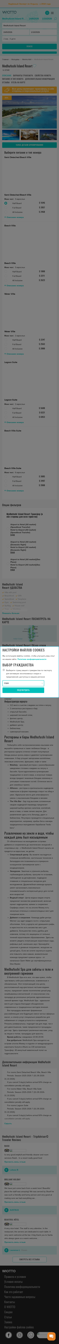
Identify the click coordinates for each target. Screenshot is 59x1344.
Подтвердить (23, 690)
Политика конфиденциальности (31, 659)
